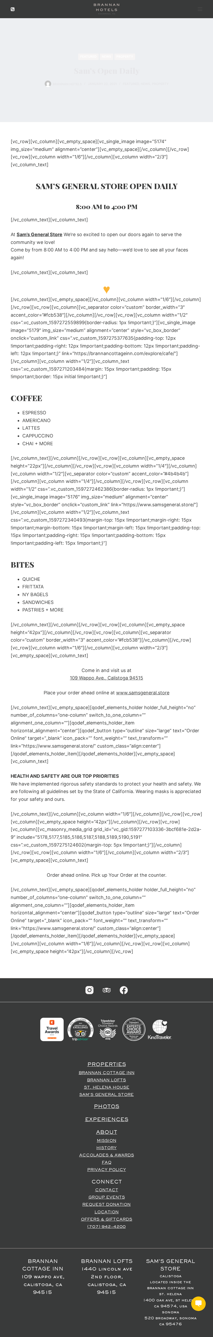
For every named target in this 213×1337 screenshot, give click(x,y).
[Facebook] (124, 990)
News (106, 56)
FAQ (106, 1163)
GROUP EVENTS (106, 1197)
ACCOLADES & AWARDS (106, 1155)
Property (124, 56)
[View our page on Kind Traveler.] (160, 1029)
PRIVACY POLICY (106, 1170)
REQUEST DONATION (106, 1205)
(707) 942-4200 (106, 1227)
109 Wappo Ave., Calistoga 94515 (106, 678)
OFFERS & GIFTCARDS (106, 1219)
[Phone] (13, 9)
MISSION (106, 1141)
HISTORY (106, 1148)
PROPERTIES (106, 1064)
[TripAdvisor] (107, 990)
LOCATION (107, 1212)
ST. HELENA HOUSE (106, 1087)
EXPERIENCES (106, 1120)
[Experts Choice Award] (133, 1029)
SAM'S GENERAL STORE (106, 1095)
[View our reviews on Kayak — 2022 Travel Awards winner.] (52, 1029)
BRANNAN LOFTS (106, 1080)
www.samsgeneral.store (142, 692)
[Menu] (200, 9)
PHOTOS (106, 1107)
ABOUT (106, 1132)
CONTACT (106, 1190)
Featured (88, 56)
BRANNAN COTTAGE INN (107, 1073)
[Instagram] (89, 990)
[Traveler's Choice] (108, 1029)
